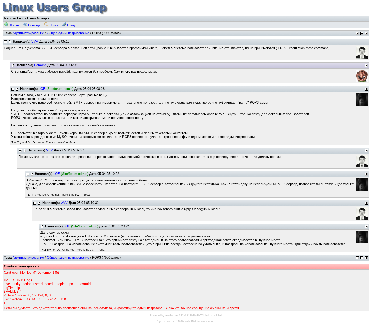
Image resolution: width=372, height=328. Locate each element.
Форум (13, 25)
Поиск (53, 25)
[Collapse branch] (5, 42)
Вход (70, 25)
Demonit (40, 65)
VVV (34, 41)
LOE (42, 89)
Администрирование (28, 33)
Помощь (34, 25)
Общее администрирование (68, 33)
